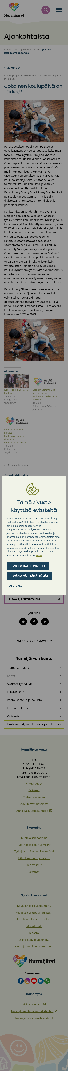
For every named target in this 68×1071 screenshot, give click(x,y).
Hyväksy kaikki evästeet (28, 566)
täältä (39, 555)
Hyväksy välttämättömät (29, 576)
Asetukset (16, 586)
